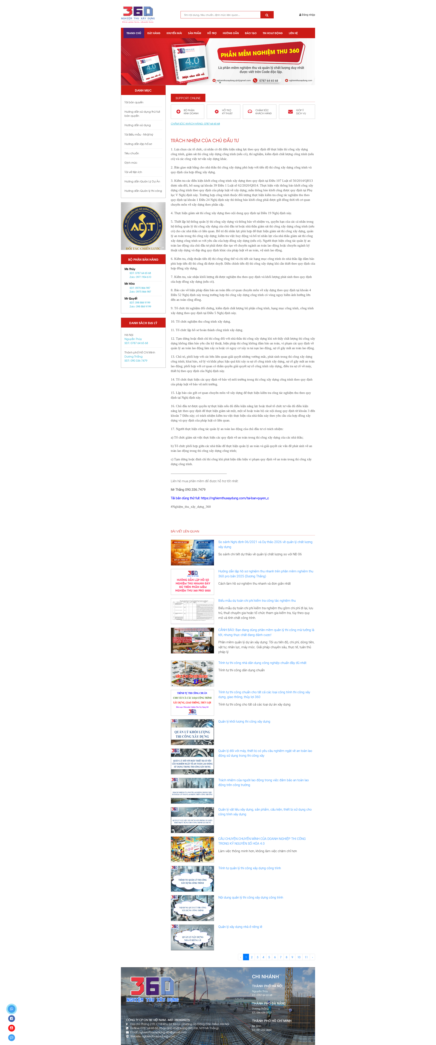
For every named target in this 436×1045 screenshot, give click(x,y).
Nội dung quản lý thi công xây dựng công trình (250, 897)
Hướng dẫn (231, 33)
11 (306, 957)
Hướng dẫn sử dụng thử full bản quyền (142, 113)
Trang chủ (134, 33)
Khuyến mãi (174, 33)
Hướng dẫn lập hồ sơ (138, 144)
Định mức (130, 162)
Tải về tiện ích (133, 172)
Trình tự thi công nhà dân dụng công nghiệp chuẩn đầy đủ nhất (262, 663)
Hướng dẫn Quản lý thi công (143, 190)
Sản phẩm (194, 33)
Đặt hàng (153, 33)
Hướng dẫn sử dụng (137, 125)
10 (298, 957)
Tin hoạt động (273, 33)
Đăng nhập (308, 14)
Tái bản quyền (133, 102)
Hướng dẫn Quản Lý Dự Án (142, 181)
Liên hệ (293, 33)
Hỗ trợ (212, 33)
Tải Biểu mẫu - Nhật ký (138, 134)
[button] (216, 82)
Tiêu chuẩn (131, 153)
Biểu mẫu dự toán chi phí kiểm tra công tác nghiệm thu (257, 601)
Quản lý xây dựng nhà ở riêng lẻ (240, 927)
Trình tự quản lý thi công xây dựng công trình (249, 868)
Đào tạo (251, 33)
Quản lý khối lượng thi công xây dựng (244, 721)
